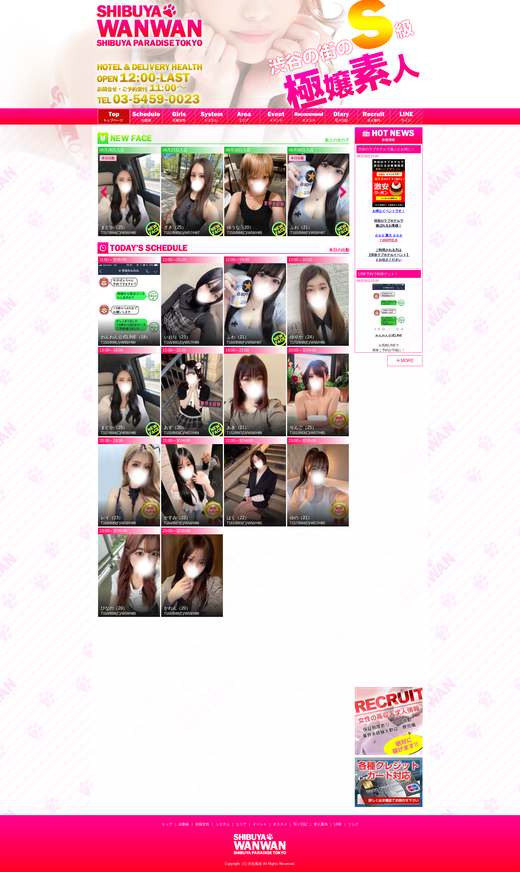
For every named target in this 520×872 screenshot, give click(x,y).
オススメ (280, 824)
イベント (260, 824)
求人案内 (321, 824)
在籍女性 (202, 824)
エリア (241, 824)
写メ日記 (300, 824)
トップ (167, 824)
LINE (338, 824)
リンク (353, 824)
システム (223, 824)
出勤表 (183, 824)
